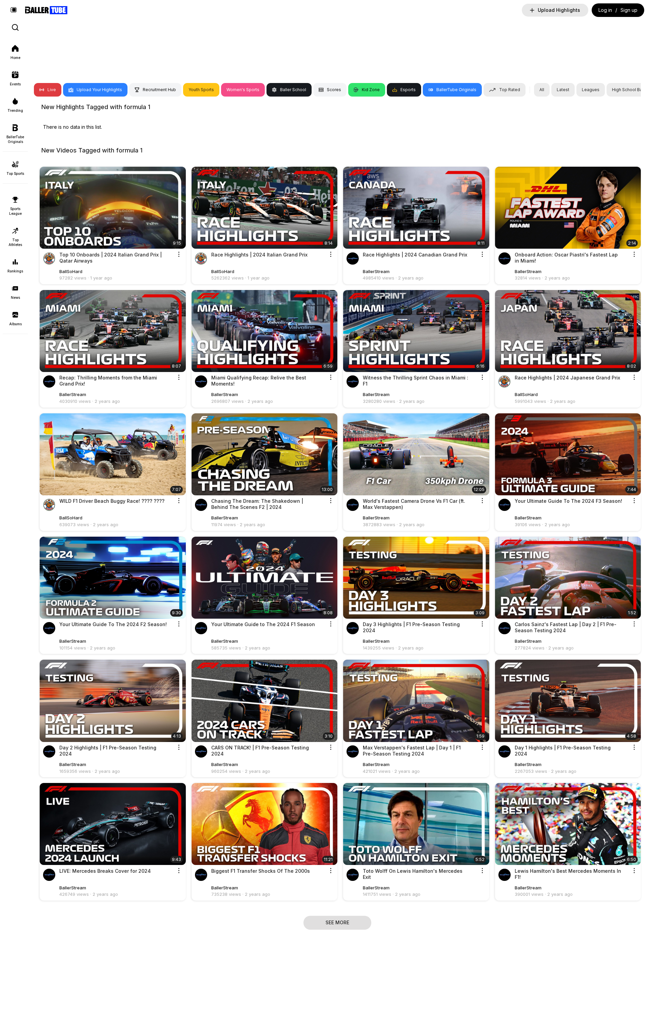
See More (337, 922)
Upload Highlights (559, 10)
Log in (605, 10)
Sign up (628, 10)
